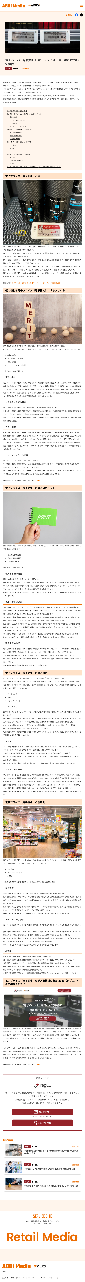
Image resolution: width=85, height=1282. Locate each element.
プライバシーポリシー (30, 1278)
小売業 (12, 164)
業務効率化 (13, 117)
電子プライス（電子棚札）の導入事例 (19, 142)
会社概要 (5, 1278)
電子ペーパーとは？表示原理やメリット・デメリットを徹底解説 (36, 283)
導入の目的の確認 (16, 132)
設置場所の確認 (15, 139)
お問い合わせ (15, 1278)
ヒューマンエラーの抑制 (18, 126)
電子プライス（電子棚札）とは (17, 111)
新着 (3, 1271)
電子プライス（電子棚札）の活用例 (18, 154)
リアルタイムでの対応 (17, 120)
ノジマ (12, 148)
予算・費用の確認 (16, 136)
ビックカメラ (14, 145)
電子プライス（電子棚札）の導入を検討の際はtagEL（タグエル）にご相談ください (34, 167)
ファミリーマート (16, 151)
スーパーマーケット (16, 160)
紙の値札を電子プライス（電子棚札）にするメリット (24, 114)
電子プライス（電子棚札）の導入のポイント (21, 129)
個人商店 (13, 157)
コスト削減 (13, 123)
